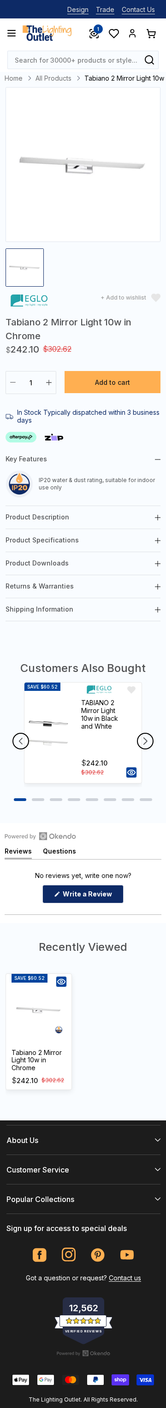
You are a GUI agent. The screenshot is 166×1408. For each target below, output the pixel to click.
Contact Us (138, 9)
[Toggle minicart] (151, 33)
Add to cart (112, 382)
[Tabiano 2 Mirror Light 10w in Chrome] (39, 1010)
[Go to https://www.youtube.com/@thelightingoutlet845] (127, 1255)
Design (78, 9)
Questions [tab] (59, 853)
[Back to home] (47, 33)
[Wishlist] (113, 33)
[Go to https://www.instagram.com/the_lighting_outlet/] (69, 1255)
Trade (105, 9)
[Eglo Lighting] (29, 302)
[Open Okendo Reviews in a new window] (40, 836)
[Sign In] (132, 33)
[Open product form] (131, 772)
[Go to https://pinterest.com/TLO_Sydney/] (98, 1255)
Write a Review (92, 896)
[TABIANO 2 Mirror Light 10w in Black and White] (48, 733)
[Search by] (149, 60)
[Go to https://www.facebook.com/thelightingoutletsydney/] (40, 1255)
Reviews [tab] (18, 853)
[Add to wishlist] (131, 690)
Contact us (125, 1278)
